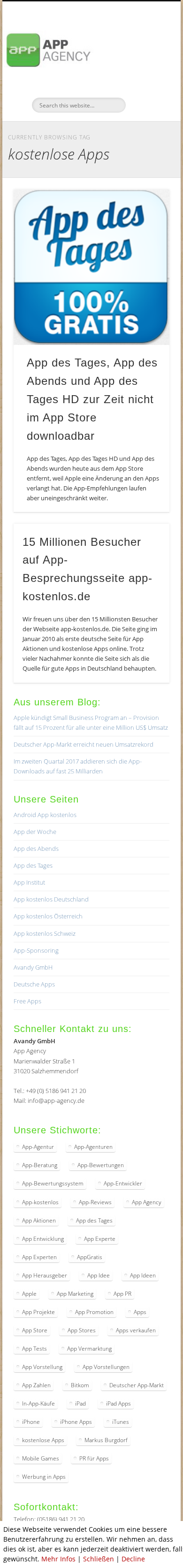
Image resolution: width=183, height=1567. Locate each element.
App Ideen (143, 1275)
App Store (34, 1330)
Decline (133, 1558)
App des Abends (36, 848)
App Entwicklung (43, 1239)
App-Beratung (39, 1165)
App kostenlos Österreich (48, 916)
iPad (80, 1403)
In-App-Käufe (38, 1403)
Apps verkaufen (136, 1330)
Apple (29, 1294)
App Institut (29, 882)
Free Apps (27, 1001)
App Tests (34, 1349)
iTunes (120, 1422)
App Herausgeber (44, 1275)
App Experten (39, 1257)
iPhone (31, 1422)
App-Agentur (38, 1147)
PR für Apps (94, 1458)
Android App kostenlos (45, 814)
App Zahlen (36, 1385)
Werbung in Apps (44, 1477)
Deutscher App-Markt (136, 1385)
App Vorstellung (42, 1367)
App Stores (82, 1330)
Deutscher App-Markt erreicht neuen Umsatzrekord (83, 744)
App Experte (99, 1239)
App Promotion (94, 1312)
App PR (122, 1294)
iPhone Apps (76, 1422)
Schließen (98, 1558)
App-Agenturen (93, 1147)
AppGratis (89, 1257)
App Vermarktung (89, 1349)
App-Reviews (95, 1202)
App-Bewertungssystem (53, 1183)
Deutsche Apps (34, 984)
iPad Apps (118, 1403)
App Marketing (75, 1294)
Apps (140, 1312)
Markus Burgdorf (106, 1440)
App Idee (98, 1275)
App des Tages (33, 865)
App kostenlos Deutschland (51, 899)
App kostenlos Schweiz (45, 933)
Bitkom (80, 1385)
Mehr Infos (58, 1558)
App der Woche (35, 831)
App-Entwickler (123, 1183)
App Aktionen (39, 1220)
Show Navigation (146, 84)
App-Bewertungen (100, 1165)
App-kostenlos (40, 1202)
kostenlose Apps (43, 1440)
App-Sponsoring (36, 950)
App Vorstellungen (106, 1367)
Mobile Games (40, 1458)
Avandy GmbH (33, 967)
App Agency (146, 1202)
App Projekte (38, 1312)
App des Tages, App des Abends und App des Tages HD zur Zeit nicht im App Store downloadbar (92, 399)
